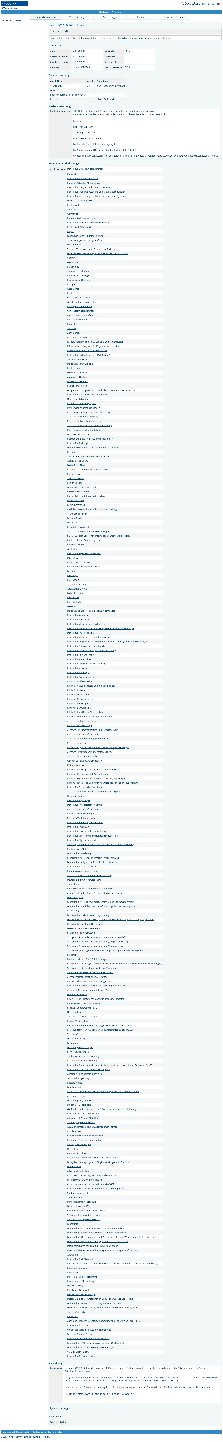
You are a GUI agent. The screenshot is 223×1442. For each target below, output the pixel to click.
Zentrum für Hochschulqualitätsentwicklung (89, 875)
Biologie (71, 284)
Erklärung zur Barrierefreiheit (48, 1431)
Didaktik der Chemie (77, 593)
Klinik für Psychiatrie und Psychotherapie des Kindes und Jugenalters (102, 782)
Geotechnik (73, 549)
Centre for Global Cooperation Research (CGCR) (91, 1184)
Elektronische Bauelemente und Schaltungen (90, 438)
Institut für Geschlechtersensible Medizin (88, 1338)
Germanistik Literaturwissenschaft (84, 760)
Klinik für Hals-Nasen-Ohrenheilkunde (86, 712)
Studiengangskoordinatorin (81, 1122)
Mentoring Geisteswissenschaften (84, 1140)
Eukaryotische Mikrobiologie (81, 1281)
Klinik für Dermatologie (79, 707)
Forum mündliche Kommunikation (84, 1179)
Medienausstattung (141, 38)
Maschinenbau (74, 244)
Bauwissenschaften (77, 319)
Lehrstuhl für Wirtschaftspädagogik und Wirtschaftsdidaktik (97, 1241)
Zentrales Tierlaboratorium (81, 818)
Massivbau (72, 557)
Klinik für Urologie (76, 690)
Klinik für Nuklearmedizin (80, 681)
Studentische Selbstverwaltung (83, 1056)
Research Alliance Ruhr (79, 1325)
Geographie (73, 288)
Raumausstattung (90, 38)
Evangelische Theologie (79, 279)
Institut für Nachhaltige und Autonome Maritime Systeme (96, 196)
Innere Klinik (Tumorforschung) (83, 734)
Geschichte (72, 262)
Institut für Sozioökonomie (80, 1259)
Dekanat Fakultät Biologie (80, 363)
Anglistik (71, 209)
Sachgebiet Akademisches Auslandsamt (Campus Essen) (95, 946)
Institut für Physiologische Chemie (84, 804)
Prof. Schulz (73, 579)
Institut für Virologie (77, 668)
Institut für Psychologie (79, 826)
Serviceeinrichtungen (78, 1051)
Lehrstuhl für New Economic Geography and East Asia (94, 1303)
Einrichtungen (110, 17)
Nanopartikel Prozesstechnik (81, 487)
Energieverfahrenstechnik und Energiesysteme (91, 981)
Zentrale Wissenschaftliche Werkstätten (87, 976)
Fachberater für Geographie (81, 403)
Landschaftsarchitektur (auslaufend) (85, 235)
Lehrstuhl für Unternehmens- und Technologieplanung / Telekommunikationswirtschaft (112, 1237)
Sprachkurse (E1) (75, 1197)
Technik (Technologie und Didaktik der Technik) (91, 249)
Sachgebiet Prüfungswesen (81, 932)
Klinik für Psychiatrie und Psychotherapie (88, 773)
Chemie (71, 257)
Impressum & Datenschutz (15, 1431)
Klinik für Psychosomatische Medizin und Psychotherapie (96, 778)
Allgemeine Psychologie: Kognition (84, 1073)
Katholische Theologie (78, 275)
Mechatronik (73, 474)
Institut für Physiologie (78, 619)
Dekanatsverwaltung (77, 994)
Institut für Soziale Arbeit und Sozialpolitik (88, 1069)
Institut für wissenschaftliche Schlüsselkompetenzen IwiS (96, 985)
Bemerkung (123, 38)
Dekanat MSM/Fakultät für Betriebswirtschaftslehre (93, 447)
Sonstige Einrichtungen (79, 1144)
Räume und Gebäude (174, 17)
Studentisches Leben (45, 17)
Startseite (17, 21)
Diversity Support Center (79, 1334)
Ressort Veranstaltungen (79, 1020)
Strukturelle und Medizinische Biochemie (88, 456)
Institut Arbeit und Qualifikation (83, 1113)
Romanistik (72, 324)
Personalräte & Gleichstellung (82, 1060)
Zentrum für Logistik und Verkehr (84, 421)
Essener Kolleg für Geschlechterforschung (88, 412)
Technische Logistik (77, 513)
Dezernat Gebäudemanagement (83, 928)
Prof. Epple (72, 575)
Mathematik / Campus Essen (81, 227)
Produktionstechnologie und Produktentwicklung (92, 509)
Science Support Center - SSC (82, 1007)
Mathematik (73, 205)
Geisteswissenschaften (78, 297)
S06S (127, 50)
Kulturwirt (72, 174)
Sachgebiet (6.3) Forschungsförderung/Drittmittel (92, 968)
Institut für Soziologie (78, 443)
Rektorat (71, 954)
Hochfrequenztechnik (78, 434)
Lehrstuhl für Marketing (79, 853)
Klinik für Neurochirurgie (80, 699)
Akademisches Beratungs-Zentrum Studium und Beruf (95, 893)
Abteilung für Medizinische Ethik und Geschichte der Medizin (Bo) (100, 844)
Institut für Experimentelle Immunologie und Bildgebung (96, 1188)
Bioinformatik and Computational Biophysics (89, 888)
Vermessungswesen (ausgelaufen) (84, 240)
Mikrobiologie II (75, 897)
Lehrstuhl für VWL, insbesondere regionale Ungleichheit (95, 1342)
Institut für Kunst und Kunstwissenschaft (88, 222)
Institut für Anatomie (77, 615)
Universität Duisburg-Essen (81, 200)
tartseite (104, 11)
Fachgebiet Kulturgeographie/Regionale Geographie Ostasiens (99, 1162)
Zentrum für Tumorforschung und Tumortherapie (92, 729)
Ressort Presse (74, 1082)
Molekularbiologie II (77, 1285)
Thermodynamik (75, 478)
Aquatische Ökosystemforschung (84, 1219)
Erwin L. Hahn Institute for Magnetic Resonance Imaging (95, 998)
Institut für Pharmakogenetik (81, 866)
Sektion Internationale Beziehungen (85, 1135)
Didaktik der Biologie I (78, 372)
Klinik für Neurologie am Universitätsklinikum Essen (93, 769)
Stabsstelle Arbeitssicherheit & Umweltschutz (90, 972)
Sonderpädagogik (76, 1312)
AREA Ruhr (72, 1254)
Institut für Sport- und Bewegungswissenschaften (92, 835)
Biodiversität (73, 368)
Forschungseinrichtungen (80, 1047)
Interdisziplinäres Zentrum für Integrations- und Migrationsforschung (102, 1250)
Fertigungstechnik (76, 504)
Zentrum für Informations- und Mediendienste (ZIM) (93, 791)
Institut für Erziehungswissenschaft (85, 822)
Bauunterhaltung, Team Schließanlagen (87, 959)
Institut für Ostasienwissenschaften (85, 168)
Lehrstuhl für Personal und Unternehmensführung (93, 857)
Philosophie (73, 266)
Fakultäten (72, 1043)
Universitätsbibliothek (78, 399)
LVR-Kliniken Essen (76, 765)
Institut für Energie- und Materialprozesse (88, 187)
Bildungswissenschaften (79, 306)
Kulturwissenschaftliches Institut (84, 1003)
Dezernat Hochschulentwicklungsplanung (88, 915)
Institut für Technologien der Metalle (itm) (88, 354)
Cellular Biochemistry (78, 1351)
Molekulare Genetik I (77, 381)
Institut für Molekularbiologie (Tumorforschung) (91, 650)
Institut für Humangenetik (80, 654)
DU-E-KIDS (72, 1148)
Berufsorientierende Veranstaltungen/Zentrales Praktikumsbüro (99, 1025)
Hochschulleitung (76, 1038)
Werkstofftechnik (75, 500)
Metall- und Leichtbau (78, 562)
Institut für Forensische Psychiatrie (85, 787)
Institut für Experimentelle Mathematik (87, 394)
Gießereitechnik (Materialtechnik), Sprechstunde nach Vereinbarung (102, 1109)
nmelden (117, 11)
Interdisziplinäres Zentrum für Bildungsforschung (92, 1245)
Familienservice (75, 1087)
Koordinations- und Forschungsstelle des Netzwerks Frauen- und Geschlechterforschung (112, 1263)
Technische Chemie (77, 584)
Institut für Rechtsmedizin (80, 676)
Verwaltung (73, 910)
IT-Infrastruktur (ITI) (77, 796)
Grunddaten (72, 38)
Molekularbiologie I (77, 1131)
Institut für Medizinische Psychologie (86, 624)
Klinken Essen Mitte (77, 848)
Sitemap (212, 3)
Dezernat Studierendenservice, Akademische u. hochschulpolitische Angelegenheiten (110, 919)
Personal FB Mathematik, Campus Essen (87, 469)
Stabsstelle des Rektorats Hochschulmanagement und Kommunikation (103, 1091)
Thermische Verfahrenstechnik (82, 1016)
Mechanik (72, 522)
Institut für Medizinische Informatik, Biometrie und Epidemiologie (100, 628)
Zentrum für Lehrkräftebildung (83, 416)
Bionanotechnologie (77, 1267)
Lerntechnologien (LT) (78, 1206)
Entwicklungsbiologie (78, 385)
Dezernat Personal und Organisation (85, 923)
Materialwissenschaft (78, 526)
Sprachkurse (73, 884)
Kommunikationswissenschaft (82, 218)
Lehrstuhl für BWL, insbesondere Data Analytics (91, 1347)
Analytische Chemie (77, 588)
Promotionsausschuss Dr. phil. (82, 871)
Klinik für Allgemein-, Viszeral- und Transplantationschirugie (98, 747)
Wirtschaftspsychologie (79, 1078)
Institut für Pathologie (78, 672)
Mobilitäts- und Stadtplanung (82, 1276)
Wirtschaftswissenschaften (81, 310)
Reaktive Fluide (75, 482)
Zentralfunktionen (76, 1095)
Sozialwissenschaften (78, 271)
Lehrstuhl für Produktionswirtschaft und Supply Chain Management (101, 906)
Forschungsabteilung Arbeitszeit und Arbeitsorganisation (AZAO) (100, 1029)
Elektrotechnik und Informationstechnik (87, 350)
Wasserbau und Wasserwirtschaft (84, 566)
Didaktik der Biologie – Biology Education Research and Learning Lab (102, 1307)
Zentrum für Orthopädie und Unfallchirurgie (90, 751)
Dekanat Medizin (75, 518)
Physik (70, 231)
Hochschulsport (75, 1012)
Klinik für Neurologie (77, 703)
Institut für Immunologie (79, 659)
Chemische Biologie (77, 1153)
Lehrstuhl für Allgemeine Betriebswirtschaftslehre (92, 862)
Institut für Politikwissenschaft (82, 178)
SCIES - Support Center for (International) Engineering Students (99, 535)
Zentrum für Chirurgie (78, 743)
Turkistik (71, 328)
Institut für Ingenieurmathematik (84, 553)
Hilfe (204, 3)
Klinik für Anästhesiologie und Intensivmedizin (91, 685)
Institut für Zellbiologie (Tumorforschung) (88, 646)
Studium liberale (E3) (77, 1193)
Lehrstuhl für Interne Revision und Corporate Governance (96, 1232)
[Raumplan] (66, 31)
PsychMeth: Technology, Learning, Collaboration (91, 1175)
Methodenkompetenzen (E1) (81, 1201)
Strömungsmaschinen (78, 491)
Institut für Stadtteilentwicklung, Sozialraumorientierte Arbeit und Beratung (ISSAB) (109, 1065)
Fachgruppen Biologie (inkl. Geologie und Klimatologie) (95, 341)
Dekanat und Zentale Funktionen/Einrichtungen (91, 610)
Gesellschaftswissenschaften (81, 302)
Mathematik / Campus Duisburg (83, 407)
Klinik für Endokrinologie (79, 725)
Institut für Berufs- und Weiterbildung (86, 831)
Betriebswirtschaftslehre (79, 337)
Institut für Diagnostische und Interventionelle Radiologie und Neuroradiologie (107, 641)
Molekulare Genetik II (78, 1290)
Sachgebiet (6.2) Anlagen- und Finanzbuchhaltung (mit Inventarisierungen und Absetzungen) (114, 963)
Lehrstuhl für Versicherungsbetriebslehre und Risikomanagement (100, 901)
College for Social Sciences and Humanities (89, 1329)
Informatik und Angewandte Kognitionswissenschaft (93, 346)
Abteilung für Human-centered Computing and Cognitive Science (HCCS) (104, 1320)
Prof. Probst (73, 597)
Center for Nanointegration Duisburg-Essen (89, 990)
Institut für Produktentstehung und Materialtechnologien (96, 191)
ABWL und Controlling (78, 1170)
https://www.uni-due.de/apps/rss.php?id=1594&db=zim (106, 1393)
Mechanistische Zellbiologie (81, 1294)
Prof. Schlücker (74, 601)
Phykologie (72, 1272)
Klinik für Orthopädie (78, 694)
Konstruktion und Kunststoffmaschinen (87, 496)
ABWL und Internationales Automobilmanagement (92, 1126)
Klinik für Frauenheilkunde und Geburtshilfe (89, 716)
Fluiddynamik (74, 1166)
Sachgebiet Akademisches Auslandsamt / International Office (98, 937)
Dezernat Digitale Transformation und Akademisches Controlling (100, 1298)
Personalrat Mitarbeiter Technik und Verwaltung (91, 1157)
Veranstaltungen (77, 17)
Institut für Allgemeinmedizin (82, 840)
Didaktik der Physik (76, 465)
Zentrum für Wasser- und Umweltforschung (89, 425)
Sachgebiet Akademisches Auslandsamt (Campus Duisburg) (97, 941)
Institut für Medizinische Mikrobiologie (87, 663)
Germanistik (73, 213)
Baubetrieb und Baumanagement (84, 540)
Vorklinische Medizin (77, 359)
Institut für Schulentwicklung (82, 1356)
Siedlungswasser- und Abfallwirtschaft (86, 1210)
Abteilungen (73, 332)
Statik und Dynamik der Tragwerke (84, 1215)
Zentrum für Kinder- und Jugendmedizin (87, 738)
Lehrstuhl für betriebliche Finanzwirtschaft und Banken (95, 1228)
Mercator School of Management (83, 182)
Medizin (71, 293)
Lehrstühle (72, 1223)
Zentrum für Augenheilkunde (82, 756)
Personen (142, 17)
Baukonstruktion (75, 544)
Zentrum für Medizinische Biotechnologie (88, 531)
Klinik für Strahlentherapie (80, 813)
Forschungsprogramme (79, 1100)
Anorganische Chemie (78, 460)
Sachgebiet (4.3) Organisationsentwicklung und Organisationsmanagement (105, 950)
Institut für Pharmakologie (80, 632)
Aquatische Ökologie (77, 377)
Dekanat (71, 452)
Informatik (72, 1316)
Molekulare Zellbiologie (79, 1104)
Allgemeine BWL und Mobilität (82, 1118)
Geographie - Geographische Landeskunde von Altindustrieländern (101, 390)
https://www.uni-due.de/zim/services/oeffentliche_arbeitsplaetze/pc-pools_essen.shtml (167, 1387)
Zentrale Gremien (76, 1034)
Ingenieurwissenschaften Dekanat (84, 429)
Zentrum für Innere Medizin (81, 721)
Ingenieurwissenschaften (80, 315)
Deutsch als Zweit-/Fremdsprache (84, 879)
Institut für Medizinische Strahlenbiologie (88, 637)
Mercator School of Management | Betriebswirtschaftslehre (97, 253)
